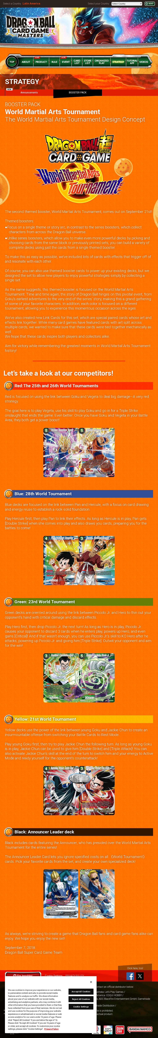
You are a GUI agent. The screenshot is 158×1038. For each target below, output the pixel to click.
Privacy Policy (51, 1029)
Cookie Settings (81, 1007)
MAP (151, 3)
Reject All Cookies (81, 999)
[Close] (91, 982)
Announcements (22, 91)
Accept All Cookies (81, 991)
